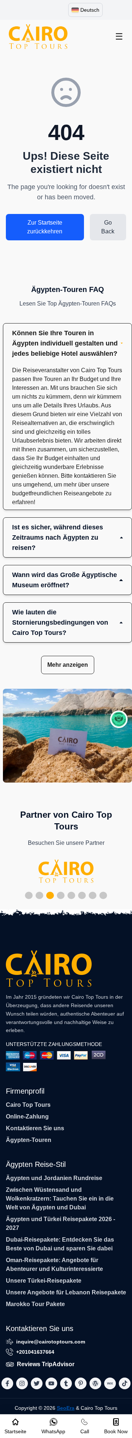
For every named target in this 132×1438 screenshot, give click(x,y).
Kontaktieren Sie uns (35, 1128)
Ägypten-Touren (28, 1140)
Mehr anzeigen (67, 665)
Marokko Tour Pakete (35, 1304)
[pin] (81, 1383)
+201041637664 (35, 1352)
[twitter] (37, 1383)
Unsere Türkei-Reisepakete (43, 1281)
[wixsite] (110, 1383)
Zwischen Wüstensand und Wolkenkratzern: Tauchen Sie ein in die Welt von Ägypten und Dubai (60, 1198)
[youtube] (51, 1383)
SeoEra (65, 1408)
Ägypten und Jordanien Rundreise (54, 1178)
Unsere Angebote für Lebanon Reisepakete (66, 1292)
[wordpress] (95, 1383)
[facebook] (7, 1383)
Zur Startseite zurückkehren (44, 226)
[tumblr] (66, 1383)
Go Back (107, 226)
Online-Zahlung (27, 1116)
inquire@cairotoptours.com (50, 1342)
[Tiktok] (125, 1383)
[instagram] (22, 1383)
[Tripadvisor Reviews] (119, 719)
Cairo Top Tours (28, 1105)
